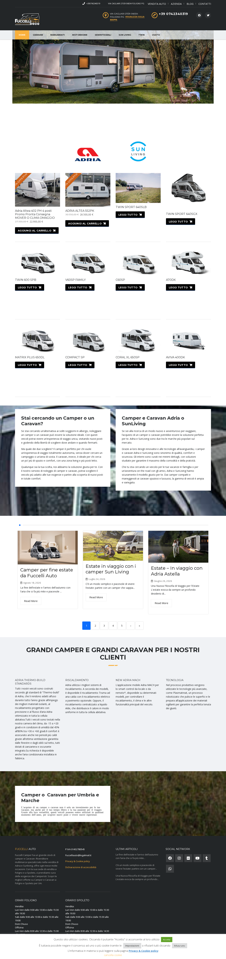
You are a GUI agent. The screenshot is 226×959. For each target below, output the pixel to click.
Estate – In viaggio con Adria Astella (177, 571)
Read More (31, 601)
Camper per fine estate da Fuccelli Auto (46, 573)
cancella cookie (113, 955)
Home (22, 35)
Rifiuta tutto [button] (179, 945)
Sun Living (125, 35)
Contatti (204, 3)
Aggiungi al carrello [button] (34, 230)
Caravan (38, 35)
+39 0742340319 (173, 14)
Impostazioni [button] (132, 945)
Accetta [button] (166, 939)
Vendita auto (157, 3)
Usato (156, 35)
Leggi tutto (128, 214)
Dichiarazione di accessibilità (80, 867)
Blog (190, 3)
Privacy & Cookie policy (77, 861)
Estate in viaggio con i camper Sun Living (111, 569)
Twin (141, 35)
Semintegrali (103, 35)
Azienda (176, 3)
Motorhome (79, 35)
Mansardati (57, 35)
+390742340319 (93, 3)
